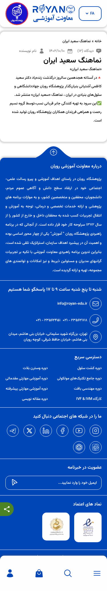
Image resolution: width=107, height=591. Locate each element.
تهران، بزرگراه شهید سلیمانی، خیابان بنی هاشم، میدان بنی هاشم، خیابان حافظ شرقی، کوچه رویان (48, 337)
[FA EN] (90, 13)
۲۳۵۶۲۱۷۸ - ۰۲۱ (75, 320)
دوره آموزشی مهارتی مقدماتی (26, 378)
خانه (98, 41)
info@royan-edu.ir (72, 304)
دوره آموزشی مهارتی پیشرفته (27, 389)
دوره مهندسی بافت (88, 389)
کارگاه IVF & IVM (89, 399)
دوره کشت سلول (89, 368)
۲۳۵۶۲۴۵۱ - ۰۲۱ (48, 320)
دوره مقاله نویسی (35, 399)
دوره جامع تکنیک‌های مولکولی (79, 378)
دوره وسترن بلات (35, 368)
